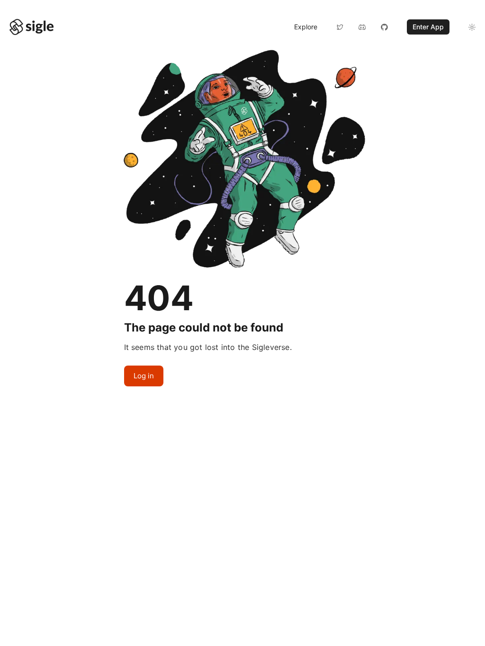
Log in (144, 375)
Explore (305, 27)
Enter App (428, 27)
